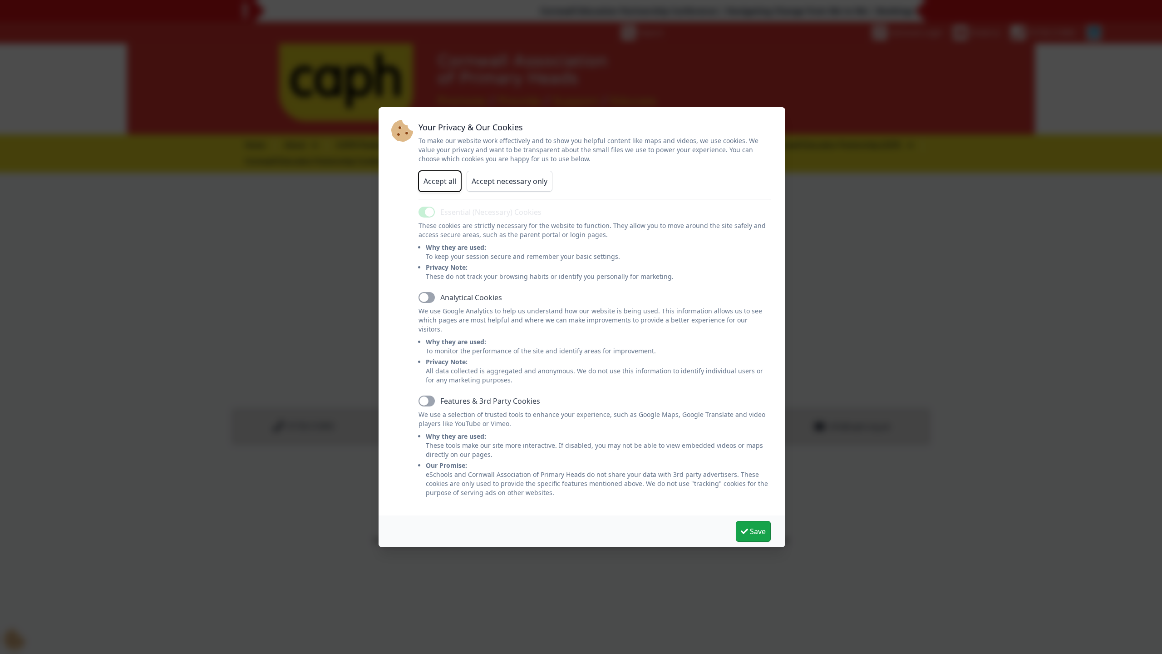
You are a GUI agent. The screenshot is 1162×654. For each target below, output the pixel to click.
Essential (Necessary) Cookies (491, 212)
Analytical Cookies (471, 297)
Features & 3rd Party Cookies (490, 401)
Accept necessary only (509, 181)
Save (757, 531)
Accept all (439, 181)
